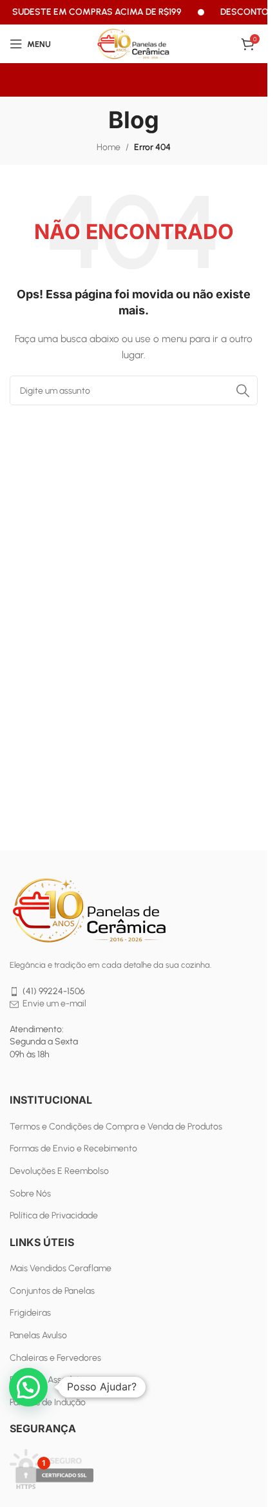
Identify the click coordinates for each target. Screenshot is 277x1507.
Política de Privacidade (54, 1215)
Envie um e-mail (54, 1003)
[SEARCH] (243, 390)
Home (108, 147)
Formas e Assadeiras (50, 1379)
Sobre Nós (30, 1193)
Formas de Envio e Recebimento (73, 1148)
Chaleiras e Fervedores (55, 1357)
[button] (28, 1387)
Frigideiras (30, 1312)
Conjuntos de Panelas (52, 1290)
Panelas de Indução (48, 1402)
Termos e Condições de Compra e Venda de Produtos (116, 1126)
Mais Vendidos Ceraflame (60, 1268)
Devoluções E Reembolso (59, 1171)
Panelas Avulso (38, 1335)
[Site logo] (134, 43)
